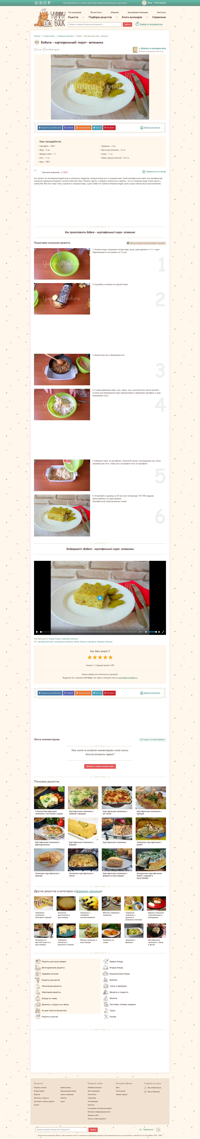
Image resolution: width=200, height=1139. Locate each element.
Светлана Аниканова (51, 172)
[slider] (88, 632)
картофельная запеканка (63, 642)
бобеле (76, 642)
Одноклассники (84, 128)
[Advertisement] (100, 204)
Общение (115, 12)
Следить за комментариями (153, 740)
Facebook (70, 128)
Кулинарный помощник (138, 12)
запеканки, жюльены (104, 642)
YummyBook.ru (49, 18)
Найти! (127, 24)
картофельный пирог (45, 642)
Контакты (161, 12)
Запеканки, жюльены (70, 639)
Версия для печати (152, 128)
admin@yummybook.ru (128, 678)
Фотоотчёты (96, 12)
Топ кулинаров (74, 12)
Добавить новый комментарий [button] (100, 766)
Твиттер (98, 128)
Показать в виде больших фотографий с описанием (147, 243)
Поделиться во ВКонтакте (51, 128)
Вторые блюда (54, 639)
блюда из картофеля (88, 642)
